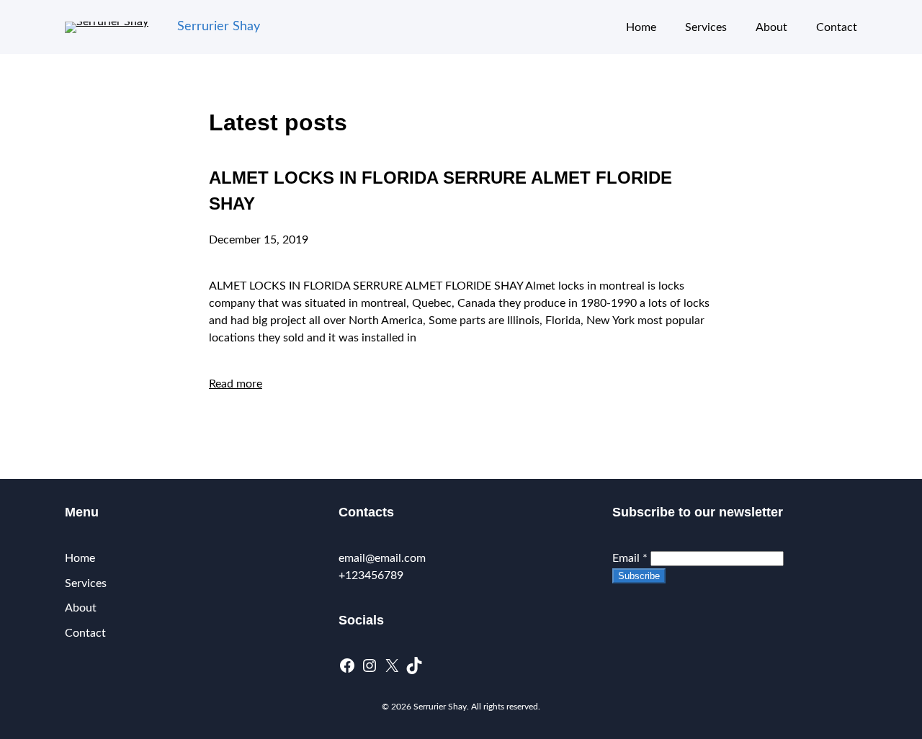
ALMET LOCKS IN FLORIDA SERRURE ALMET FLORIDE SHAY (440, 190)
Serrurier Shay (218, 26)
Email (630, 558)
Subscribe (639, 575)
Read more (235, 384)
